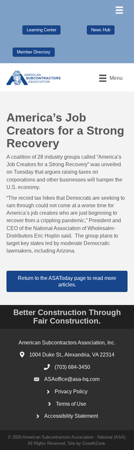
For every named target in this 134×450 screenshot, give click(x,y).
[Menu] (119, 10)
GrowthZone (93, 443)
